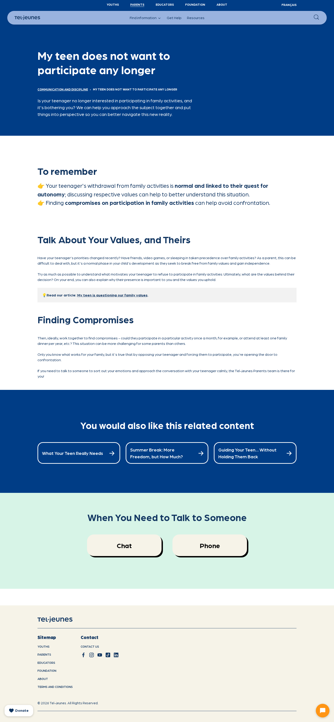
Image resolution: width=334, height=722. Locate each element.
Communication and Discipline (62, 89)
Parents (137, 4)
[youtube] (99, 655)
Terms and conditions (55, 686)
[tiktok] (108, 655)
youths (43, 646)
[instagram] (91, 655)
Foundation (195, 4)
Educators (165, 4)
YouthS (113, 4)
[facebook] (83, 655)
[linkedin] (116, 655)
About (222, 4)
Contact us (90, 646)
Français (289, 4)
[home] (60, 619)
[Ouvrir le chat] (322, 710)
